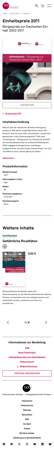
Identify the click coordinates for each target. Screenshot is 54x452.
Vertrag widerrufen (27, 373)
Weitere (26, 13)
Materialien (14, 13)
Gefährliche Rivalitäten (20, 241)
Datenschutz (27, 405)
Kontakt (27, 424)
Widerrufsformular (28, 366)
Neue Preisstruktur (27, 352)
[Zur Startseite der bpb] (11, 8)
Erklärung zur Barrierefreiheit (27, 438)
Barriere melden (27, 433)
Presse (27, 428)
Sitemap (27, 410)
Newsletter (27, 415)
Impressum (27, 401)
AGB (27, 348)
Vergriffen (27, 106)
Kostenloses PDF (13, 113)
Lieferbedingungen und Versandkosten (27, 357)
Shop (5, 13)
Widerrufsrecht (27, 362)
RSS (27, 419)
